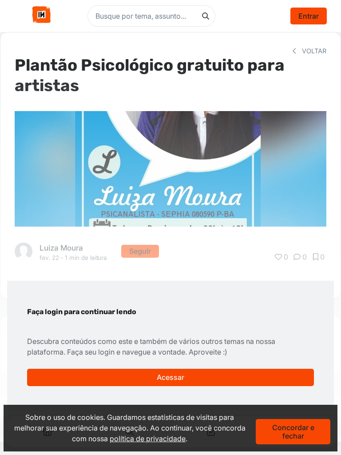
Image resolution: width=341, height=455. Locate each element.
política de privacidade (148, 438)
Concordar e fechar (293, 431)
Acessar (170, 377)
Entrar (308, 16)
